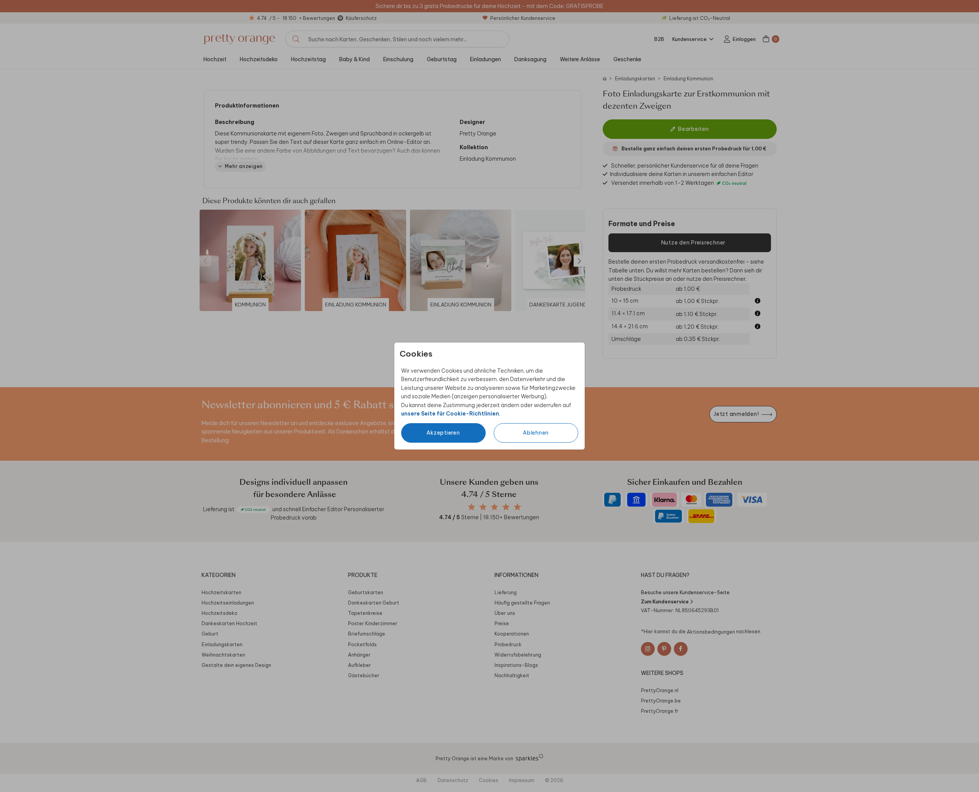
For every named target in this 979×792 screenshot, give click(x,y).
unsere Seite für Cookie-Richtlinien (450, 413)
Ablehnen (536, 432)
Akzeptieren (443, 432)
